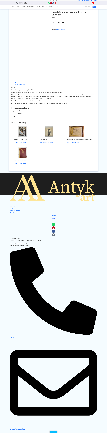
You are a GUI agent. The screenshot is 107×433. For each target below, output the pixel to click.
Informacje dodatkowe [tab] (19, 84)
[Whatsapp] (49, 3)
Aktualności (49, 6)
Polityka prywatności (93, 0)
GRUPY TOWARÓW (15, 210)
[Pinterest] (51, 3)
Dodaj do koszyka (61, 22)
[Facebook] (53, 3)
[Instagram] (55, 3)
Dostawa (53, 218)
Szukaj (94, 6)
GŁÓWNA (12, 207)
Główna (13, 6)
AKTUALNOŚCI (14, 212)
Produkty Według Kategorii (27, 6)
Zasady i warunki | (85, 0)
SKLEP (11, 208)
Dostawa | (80, 0)
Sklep (18, 6)
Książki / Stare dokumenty (60, 29)
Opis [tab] (15, 82)
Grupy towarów (40, 6)
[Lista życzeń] (88, 3)
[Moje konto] (89, 3)
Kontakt (56, 6)
